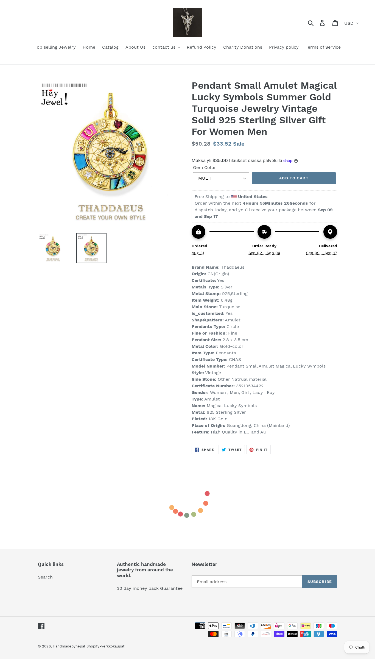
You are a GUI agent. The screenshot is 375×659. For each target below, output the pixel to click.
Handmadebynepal (69, 646)
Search (45, 577)
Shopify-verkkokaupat (105, 646)
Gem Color (204, 167)
